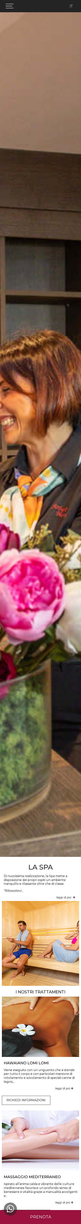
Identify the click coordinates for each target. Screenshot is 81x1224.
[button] (40, 1217)
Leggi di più (64, 897)
